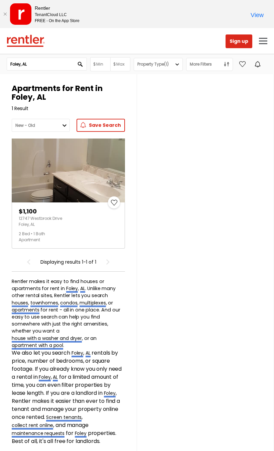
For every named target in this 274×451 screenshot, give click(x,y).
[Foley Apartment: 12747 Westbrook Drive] (68, 170)
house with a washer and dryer (47, 338)
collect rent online (32, 425)
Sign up (239, 41)
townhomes (44, 302)
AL (82, 288)
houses (20, 302)
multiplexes (93, 302)
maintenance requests (38, 433)
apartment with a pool (37, 345)
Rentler (26, 41)
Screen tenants (64, 417)
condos (68, 302)
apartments (25, 309)
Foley (72, 288)
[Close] (5, 14)
